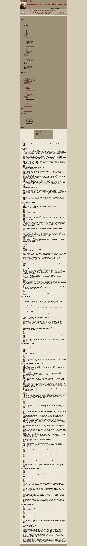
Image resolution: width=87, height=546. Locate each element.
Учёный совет (26, 53)
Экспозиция (26, 24)
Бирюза (27, 31)
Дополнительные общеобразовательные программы (27, 75)
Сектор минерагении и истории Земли (29, 43)
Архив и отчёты (26, 105)
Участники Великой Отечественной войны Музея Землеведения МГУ (29, 60)
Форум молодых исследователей (29, 80)
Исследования (26, 87)
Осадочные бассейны (29, 89)
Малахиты (27, 32)
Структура (25, 35)
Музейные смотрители (29, 51)
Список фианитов (30, 29)
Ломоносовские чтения (29, 98)
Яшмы (27, 34)
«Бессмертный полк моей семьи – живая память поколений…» (29, 57)
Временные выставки (27, 110)
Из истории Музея (27, 52)
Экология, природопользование (29, 94)
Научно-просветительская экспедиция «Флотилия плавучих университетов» (27, 117)
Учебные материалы (27, 83)
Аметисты (27, 30)
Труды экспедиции (29, 124)
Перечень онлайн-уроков (28, 66)
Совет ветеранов (26, 55)
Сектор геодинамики (29, 37)
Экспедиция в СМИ (29, 123)
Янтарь (27, 33)
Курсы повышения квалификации (27, 77)
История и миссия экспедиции (29, 120)
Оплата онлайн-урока (27, 69)
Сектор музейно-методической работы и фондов (30, 45)
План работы (26, 104)
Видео (25, 62)
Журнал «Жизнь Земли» (28, 100)
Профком (25, 54)
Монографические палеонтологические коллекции (29, 27)
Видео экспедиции (29, 122)
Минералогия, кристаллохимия (28, 92)
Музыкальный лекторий (28, 79)
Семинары (25, 96)
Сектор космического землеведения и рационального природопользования (29, 40)
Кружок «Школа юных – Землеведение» (28, 82)
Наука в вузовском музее (30, 99)
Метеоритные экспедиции (26, 125)
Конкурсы (25, 84)
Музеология (28, 95)
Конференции (26, 97)
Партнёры (25, 63)
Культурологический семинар (29, 78)
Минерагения (28, 90)
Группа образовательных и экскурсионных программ (29, 49)
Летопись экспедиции (29, 121)
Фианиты (27, 28)
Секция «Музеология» (27, 103)
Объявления (26, 21)
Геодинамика (28, 88)
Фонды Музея (26, 25)
